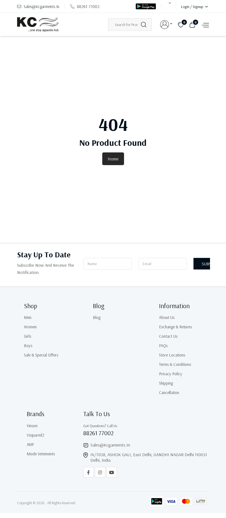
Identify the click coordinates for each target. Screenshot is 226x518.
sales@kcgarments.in (41, 6)
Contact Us (168, 336)
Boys (28, 345)
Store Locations (172, 355)
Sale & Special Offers (41, 355)
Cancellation (169, 392)
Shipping (166, 383)
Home (113, 159)
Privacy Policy (170, 373)
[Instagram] (100, 472)
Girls (27, 336)
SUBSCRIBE (206, 263)
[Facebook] (88, 472)
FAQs (163, 345)
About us (166, 317)
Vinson (32, 425)
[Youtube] (111, 472)
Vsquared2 (35, 435)
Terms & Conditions (175, 364)
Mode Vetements (41, 453)
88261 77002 (88, 6)
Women (30, 326)
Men (27, 317)
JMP (30, 444)
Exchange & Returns (175, 326)
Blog (96, 317)
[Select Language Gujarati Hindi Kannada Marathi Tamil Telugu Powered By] (169, 6)
